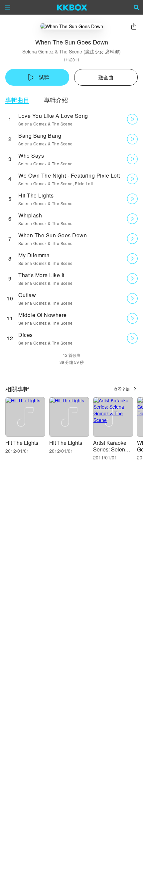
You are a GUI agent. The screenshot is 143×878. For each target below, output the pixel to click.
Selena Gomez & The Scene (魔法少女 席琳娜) (71, 51)
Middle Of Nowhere (42, 315)
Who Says (31, 155)
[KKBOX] (72, 7)
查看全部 (122, 389)
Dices (25, 335)
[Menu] (8, 7)
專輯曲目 (17, 100)
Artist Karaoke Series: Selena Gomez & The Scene (110, 452)
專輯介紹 (56, 100)
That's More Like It (41, 275)
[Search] (137, 7)
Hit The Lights (36, 195)
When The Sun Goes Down (52, 235)
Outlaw (27, 295)
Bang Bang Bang (39, 135)
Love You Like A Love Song (53, 116)
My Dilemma (34, 255)
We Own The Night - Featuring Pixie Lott (69, 175)
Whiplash (30, 215)
